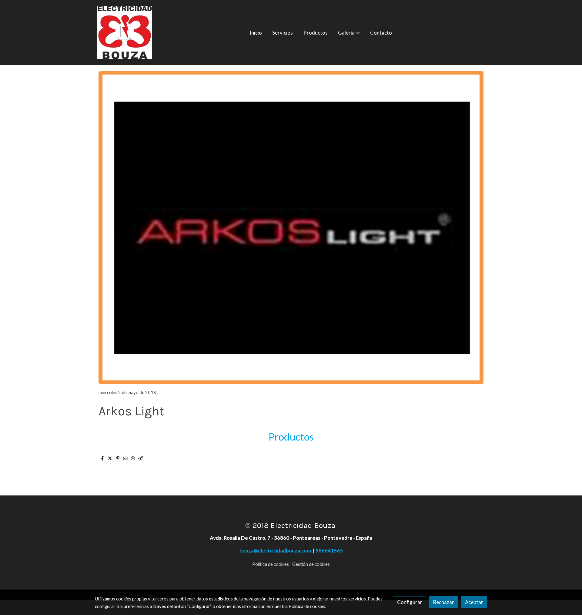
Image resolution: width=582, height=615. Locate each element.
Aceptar (474, 602)
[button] (349, 32)
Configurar (409, 602)
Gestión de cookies (311, 564)
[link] (124, 32)
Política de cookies (270, 564)
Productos (291, 437)
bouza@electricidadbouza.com (276, 550)
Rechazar (443, 602)
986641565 (329, 550)
